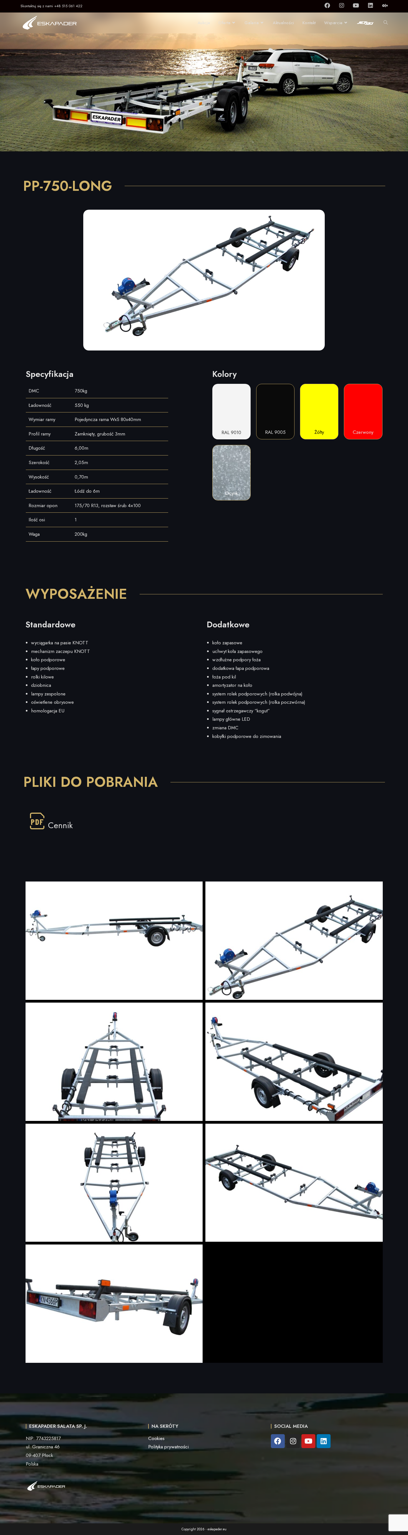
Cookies (156, 1438)
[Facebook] (327, 5)
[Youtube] (356, 5)
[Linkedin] (370, 5)
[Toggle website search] (385, 22)
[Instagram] (341, 5)
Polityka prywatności (168, 1446)
